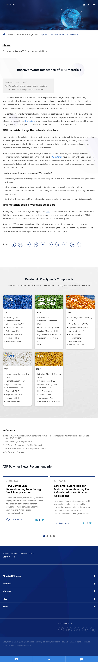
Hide (24, 82)
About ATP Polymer (12, 576)
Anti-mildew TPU (13, 341)
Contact (7, 556)
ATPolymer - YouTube (14, 452)
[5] (80, 244)
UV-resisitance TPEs (77, 331)
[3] (50, 244)
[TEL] (49, 659)
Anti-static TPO (12, 391)
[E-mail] (16, 659)
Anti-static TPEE (44, 387)
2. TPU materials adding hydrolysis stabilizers (24, 89)
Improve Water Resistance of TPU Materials (59, 34)
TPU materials (56, 157)
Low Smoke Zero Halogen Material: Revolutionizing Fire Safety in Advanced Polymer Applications (72, 490)
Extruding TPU (12, 317)
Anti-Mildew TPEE (45, 398)
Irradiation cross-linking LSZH (47, 339)
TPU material (29, 121)
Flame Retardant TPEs (78, 324)
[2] (35, 244)
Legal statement (24, 645)
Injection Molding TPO (15, 384)
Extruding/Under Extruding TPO (17, 376)
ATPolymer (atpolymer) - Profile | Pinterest (23, 445)
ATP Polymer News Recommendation (28, 466)
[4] (65, 244)
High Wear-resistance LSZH (49, 334)
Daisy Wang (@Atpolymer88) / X (19, 441)
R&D (5, 598)
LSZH (38, 312)
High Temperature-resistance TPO (14, 396)
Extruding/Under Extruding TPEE (49, 376)
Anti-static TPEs (75, 334)
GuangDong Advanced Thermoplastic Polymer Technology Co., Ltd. (43, 642)
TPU (48, 211)
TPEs (69, 312)
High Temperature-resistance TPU (14, 336)
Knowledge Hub (30, 34)
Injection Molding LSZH (47, 331)
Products (7, 583)
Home (10, 34)
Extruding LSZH (44, 317)
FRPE (39, 344)
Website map (8, 645)
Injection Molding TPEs (79, 327)
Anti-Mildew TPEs (76, 344)
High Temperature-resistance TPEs (77, 339)
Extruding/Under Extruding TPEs (80, 319)
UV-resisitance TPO (14, 387)
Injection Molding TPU (15, 324)
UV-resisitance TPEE (46, 381)
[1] (20, 244)
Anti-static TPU (12, 331)
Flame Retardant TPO (15, 381)
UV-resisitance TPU (14, 327)
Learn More (16, 519)
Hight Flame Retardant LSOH (47, 322)
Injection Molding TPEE (47, 384)
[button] (44, 536)
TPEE (38, 369)
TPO (6, 369)
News (18, 34)
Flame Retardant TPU (15, 321)
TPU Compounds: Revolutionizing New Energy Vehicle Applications (23, 489)
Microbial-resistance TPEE (48, 401)
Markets (7, 591)
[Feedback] (81, 659)
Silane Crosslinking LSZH (48, 327)
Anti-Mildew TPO (13, 401)
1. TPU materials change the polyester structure (26, 86)
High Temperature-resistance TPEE (45, 393)
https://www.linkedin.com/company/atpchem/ (25, 448)
